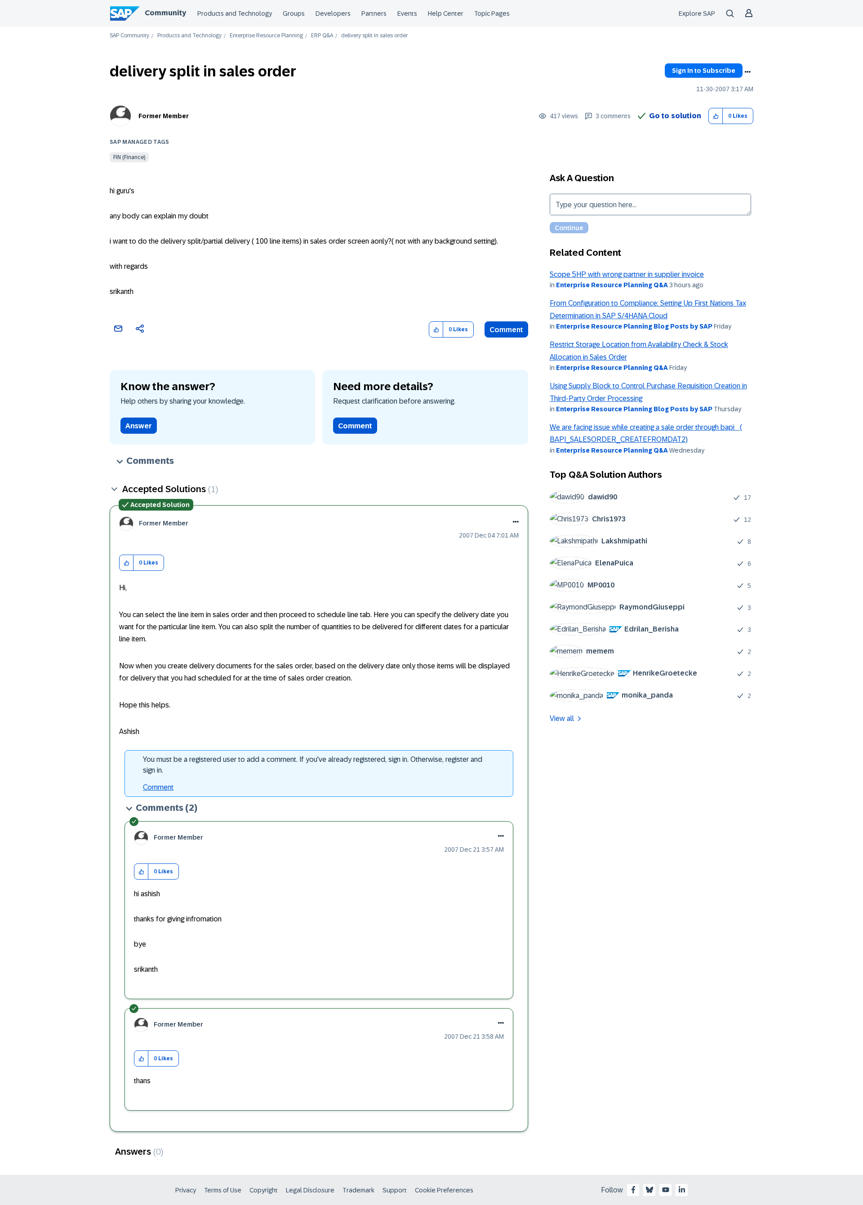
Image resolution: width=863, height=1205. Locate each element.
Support (395, 1190)
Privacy (185, 1190)
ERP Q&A (322, 36)
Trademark (358, 1190)
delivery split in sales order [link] (374, 36)
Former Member (163, 116)
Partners (374, 13)
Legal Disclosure (310, 1190)
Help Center (445, 13)
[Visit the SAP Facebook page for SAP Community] (633, 1189)
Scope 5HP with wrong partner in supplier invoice (627, 274)
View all (562, 718)
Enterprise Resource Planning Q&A (612, 285)
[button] (716, 116)
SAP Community (129, 36)
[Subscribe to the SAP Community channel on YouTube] (665, 1189)
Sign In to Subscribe (703, 70)
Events (407, 13)
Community (165, 13)
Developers (333, 13)
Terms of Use (222, 1190)
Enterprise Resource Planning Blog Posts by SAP (634, 326)
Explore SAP (697, 13)
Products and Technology (234, 13)
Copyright (263, 1190)
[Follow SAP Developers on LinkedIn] (681, 1189)
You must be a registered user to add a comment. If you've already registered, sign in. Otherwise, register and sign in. (312, 765)
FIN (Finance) (129, 157)
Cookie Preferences (444, 1190)
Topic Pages (492, 13)
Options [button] (747, 72)
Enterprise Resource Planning (266, 36)
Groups (294, 13)
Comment (506, 329)
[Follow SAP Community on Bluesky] (649, 1189)
